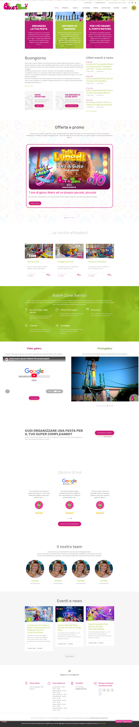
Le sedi (124, 8)
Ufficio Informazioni (69, 310)
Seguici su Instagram (69, 675)
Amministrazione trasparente (99, 718)
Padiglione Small (35, 261)
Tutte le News (69, 656)
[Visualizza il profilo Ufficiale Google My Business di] (112, 690)
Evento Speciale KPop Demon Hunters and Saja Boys (99, 79)
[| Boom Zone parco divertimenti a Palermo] (105, 379)
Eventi (40, 648)
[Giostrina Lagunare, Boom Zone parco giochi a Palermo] (100, 251)
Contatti (116, 8)
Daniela (35, 580)
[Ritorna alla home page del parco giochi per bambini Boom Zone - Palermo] (16, 6)
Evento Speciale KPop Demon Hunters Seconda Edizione (99, 91)
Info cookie (102, 723)
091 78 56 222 (88, 2)
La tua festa (86, 8)
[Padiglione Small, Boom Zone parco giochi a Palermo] (39, 251)
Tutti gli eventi (91, 111)
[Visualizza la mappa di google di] (100, 694)
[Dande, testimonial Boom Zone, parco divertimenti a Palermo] (69, 505)
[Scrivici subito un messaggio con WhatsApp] (134, 8)
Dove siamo (35, 683)
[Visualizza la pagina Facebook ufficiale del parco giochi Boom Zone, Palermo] (129, 3)
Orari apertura (59, 683)
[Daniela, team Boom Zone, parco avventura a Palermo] (35, 569)
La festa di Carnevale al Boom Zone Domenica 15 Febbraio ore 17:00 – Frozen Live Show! (100, 66)
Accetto (119, 721)
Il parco (75, 8)
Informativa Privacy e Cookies (81, 718)
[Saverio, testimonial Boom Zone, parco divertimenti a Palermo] (100, 505)
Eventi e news (105, 8)
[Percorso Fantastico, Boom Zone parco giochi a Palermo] (69, 251)
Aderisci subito (34, 203)
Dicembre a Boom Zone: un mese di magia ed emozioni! (99, 103)
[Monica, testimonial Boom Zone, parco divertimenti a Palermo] (39, 505)
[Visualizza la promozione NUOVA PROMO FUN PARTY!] (69, 168)
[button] (68, 217)
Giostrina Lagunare (97, 261)
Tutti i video (34, 398)
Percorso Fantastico (67, 261)
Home (56, 8)
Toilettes (33, 326)
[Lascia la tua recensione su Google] (69, 479)
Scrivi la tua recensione (69, 524)
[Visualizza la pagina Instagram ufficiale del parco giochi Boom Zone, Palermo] (132, 3)
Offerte (95, 8)
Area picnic (96, 310)
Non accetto (127, 721)
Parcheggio (65, 326)
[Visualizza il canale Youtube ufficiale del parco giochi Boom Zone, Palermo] (135, 3)
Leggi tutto (29, 86)
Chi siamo (65, 8)
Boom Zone (32, 648)
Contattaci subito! (104, 433)
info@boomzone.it (100, 2)
